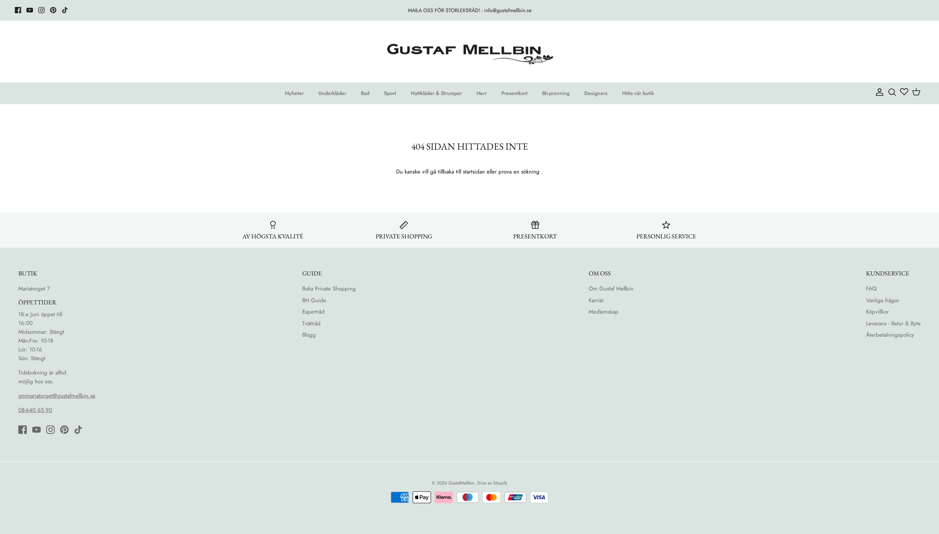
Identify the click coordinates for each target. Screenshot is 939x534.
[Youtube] (29, 10)
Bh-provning (556, 93)
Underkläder (332, 93)
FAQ (871, 289)
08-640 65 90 (35, 410)
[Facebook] (18, 10)
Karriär (596, 300)
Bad (365, 93)
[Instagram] (41, 10)
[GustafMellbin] (469, 52)
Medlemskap (603, 312)
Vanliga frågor (882, 300)
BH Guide (314, 300)
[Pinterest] (53, 10)
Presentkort (514, 93)
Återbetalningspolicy (890, 335)
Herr (481, 93)
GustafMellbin (461, 483)
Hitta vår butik (638, 93)
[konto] (878, 91)
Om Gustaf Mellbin (611, 289)
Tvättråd (311, 323)
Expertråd (313, 312)
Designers (595, 93)
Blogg (309, 335)
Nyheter (294, 93)
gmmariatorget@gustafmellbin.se (56, 396)
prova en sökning (519, 172)
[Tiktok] (65, 10)
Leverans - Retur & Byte (893, 323)
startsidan (474, 172)
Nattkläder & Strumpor (436, 93)
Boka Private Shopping (329, 289)
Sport (390, 93)
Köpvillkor (877, 312)
